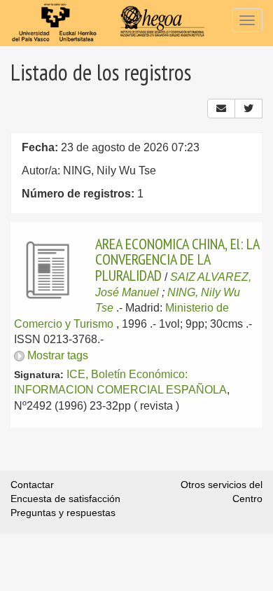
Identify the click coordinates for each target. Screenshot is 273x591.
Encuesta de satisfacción (65, 498)
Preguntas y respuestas (62, 512)
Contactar (32, 484)
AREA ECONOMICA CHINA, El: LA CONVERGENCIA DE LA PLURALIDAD (177, 259)
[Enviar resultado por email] (221, 108)
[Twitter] (248, 108)
